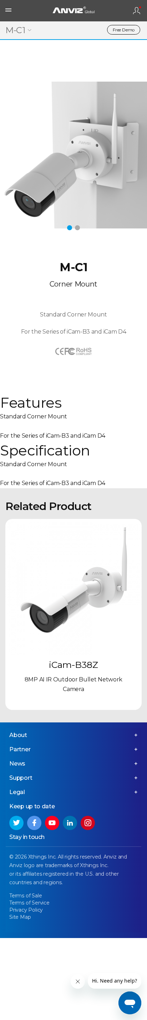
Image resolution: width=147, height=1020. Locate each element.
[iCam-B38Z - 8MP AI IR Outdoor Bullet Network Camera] (73, 587)
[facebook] (34, 823)
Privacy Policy (26, 910)
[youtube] (52, 823)
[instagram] (88, 823)
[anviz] (73, 11)
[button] (69, 227)
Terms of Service (29, 903)
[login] (136, 10)
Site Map (20, 917)
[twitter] (16, 823)
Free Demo (124, 29)
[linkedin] (70, 823)
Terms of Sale (25, 895)
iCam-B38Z (73, 664)
